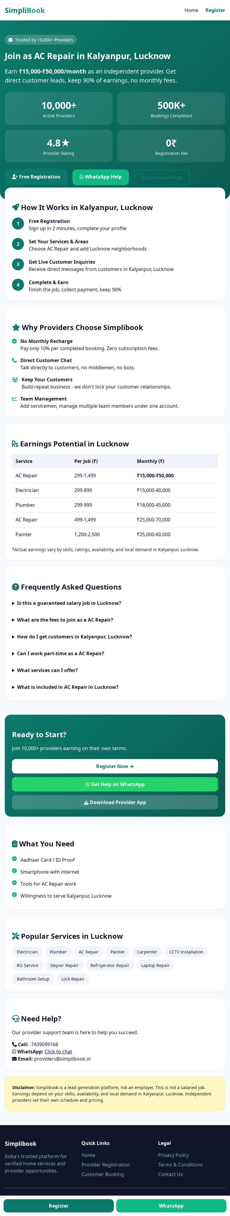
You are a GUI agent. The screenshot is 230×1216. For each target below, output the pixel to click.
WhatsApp (171, 1205)
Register (215, 10)
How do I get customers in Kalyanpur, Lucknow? (74, 636)
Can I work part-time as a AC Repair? (60, 653)
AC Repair (89, 952)
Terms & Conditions (180, 1164)
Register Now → (115, 766)
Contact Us (170, 1174)
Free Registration (39, 176)
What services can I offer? (47, 670)
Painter (118, 952)
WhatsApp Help (103, 176)
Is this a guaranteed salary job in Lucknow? (69, 603)
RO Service (27, 965)
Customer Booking (102, 1174)
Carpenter (147, 952)
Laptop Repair (155, 965)
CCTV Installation (186, 952)
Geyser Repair (64, 965)
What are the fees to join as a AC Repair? (65, 620)
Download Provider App (117, 802)
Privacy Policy (173, 1155)
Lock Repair (72, 979)
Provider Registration (105, 1164)
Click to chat (58, 1051)
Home (191, 10)
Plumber (58, 952)
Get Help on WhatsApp (117, 784)
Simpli (25, 10)
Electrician (27, 952)
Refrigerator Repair (109, 965)
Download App (164, 177)
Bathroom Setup (33, 979)
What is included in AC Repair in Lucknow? (68, 687)
